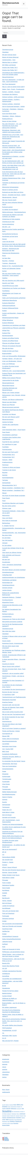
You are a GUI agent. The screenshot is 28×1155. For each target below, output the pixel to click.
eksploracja (5, 1059)
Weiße (7, 1119)
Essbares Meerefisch (8, 303)
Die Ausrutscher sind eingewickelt (12, 923)
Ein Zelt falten (6, 538)
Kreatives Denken (7, 702)
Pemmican (5, 465)
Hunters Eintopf (7, 996)
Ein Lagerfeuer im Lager (9, 444)
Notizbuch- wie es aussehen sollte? (13, 673)
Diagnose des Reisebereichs (10, 253)
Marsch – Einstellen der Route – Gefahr (14, 195)
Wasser (4, 493)
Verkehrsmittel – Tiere (8, 60)
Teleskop (23, 1117)
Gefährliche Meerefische (9, 300)
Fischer (4, 1108)
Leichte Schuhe (6, 590)
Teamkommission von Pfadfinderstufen (14, 697)
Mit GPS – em (6, 227)
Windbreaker (11, 1119)
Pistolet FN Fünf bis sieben (10, 991)
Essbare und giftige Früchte (10, 338)
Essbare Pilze (6, 333)
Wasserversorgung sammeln (10, 407)
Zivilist (9, 1106)
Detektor (12, 1121)
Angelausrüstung (7, 462)
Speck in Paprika (7, 797)
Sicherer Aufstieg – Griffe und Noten (13, 97)
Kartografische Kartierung (10, 234)
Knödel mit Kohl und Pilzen (10, 351)
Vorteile (11, 1123)
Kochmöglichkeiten (7, 477)
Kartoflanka (5, 890)
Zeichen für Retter (7, 422)
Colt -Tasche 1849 (7, 749)
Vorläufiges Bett (7, 575)
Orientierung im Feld (8, 221)
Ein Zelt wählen (6, 545)
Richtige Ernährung (8, 614)
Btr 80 (4, 985)
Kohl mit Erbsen (7, 815)
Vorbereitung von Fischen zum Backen (13, 288)
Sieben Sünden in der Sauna (10, 875)
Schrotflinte (5, 976)
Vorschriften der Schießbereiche (12, 978)
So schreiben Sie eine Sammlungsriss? (13, 689)
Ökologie (18, 1106)
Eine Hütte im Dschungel (9, 520)
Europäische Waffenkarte (9, 754)
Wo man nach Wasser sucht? (10, 417)
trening (4, 1077)
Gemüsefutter (6, 483)
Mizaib (5, 1113)
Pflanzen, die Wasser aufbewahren (12, 399)
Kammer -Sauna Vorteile (9, 872)
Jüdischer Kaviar (7, 941)
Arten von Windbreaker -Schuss (12, 361)
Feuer (4, 500)
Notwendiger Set (7, 582)
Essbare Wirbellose (8, 323)
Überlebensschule (10, 3)
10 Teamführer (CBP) (8, 694)
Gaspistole (4, 1115)
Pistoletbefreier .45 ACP (9, 1030)
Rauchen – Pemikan (8, 261)
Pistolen (8, 1115)
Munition (7, 1104)
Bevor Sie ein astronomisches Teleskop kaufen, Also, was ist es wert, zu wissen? (14, 1021)
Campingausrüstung (8, 585)
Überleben (5, 52)
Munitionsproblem (7, 335)
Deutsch (6, 1139)
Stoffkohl (5, 944)
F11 (21, 1106)
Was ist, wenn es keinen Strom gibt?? (13, 86)
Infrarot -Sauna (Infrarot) (9, 867)
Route (4, 255)
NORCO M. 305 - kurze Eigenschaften (13, 371)
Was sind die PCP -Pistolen (10, 1040)
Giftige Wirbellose (7, 320)
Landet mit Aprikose (8, 906)
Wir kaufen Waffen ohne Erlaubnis (12, 1025)
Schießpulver (6, 973)
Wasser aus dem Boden (9, 402)
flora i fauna (5, 1089)
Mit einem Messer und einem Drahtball (13, 570)
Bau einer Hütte (7, 535)
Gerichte (4, 475)
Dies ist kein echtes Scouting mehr (12, 712)
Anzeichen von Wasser (9, 414)
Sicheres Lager (6, 508)
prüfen (3, 1119)
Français (6, 1140)
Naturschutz (6, 515)
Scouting (6, 1111)
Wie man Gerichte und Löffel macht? (13, 280)
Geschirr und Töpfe (8, 283)
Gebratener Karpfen (8, 885)
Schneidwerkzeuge (8, 572)
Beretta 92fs (6, 963)
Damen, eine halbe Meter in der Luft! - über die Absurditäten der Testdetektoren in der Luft (13, 167)
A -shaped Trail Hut (8, 525)
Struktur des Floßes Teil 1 (9, 70)
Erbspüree (5, 774)
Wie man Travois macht (9, 200)
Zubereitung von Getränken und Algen (13, 325)
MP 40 (4, 852)
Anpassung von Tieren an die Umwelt (13, 619)
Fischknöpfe (5, 781)
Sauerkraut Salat (7, 929)
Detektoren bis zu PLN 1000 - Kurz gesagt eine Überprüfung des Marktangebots (12, 136)
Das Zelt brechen (7, 540)
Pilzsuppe (5, 786)
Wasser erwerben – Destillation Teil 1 (13, 490)
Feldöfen (4, 278)
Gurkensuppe (6, 776)
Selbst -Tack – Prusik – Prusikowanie (13, 89)
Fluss (25, 1115)
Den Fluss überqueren (8, 84)
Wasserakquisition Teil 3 (9, 485)
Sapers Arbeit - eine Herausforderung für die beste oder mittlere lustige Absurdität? (13, 152)
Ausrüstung (5, 1062)
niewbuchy (9, 1113)
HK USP (4, 968)
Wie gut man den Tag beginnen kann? (13, 714)
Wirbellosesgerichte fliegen (10, 317)
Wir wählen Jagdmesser (9, 1007)
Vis (3, 1033)
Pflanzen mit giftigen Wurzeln (11, 343)
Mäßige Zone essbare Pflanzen (11, 378)
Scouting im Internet (8, 664)
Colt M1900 (5, 744)
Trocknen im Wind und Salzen (11, 467)
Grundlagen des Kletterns (10, 94)
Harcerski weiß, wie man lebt (11, 705)
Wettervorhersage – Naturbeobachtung (14, 212)
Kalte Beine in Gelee (8, 812)
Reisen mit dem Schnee (9, 121)
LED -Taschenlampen (16, 1111)
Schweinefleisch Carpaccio (10, 936)
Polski (5, 1137)
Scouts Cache (6, 641)
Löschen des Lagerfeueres (10, 424)
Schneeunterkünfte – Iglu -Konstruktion (14, 532)
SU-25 (4, 1038)
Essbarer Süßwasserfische (10, 308)
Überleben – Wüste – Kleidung (11, 116)
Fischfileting (5, 291)
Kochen (4, 271)
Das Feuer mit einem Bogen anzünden (13, 495)
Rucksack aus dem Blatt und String (12, 192)
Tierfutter (5, 480)
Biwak (14, 1104)
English (6, 1138)
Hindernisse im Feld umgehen (11, 219)
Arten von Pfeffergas (8, 363)
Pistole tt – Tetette (7, 862)
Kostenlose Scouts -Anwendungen (12, 643)
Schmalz (4, 799)
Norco (18, 1113)
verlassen (17, 1115)
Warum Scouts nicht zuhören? (11, 666)
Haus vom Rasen (7, 518)
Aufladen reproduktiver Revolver (12, 971)
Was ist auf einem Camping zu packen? (14, 728)
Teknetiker (18, 1117)
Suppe (4, 771)
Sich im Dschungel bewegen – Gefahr (13, 106)
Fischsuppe (5, 916)
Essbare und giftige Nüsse (10, 340)
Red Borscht (6, 898)
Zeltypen (4, 543)
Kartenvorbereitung (8, 224)
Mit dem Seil (6, 559)
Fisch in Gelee (6, 882)
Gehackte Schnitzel (8, 918)
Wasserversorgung (7, 419)
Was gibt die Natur (7, 348)
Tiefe (22, 1108)
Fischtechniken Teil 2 (8, 454)
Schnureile (5, 567)
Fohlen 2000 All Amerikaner (10, 738)
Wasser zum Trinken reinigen (10, 392)
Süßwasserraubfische (8, 305)
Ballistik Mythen (7, 993)
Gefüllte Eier (6, 931)
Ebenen (4, 239)
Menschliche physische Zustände (12, 621)
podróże (4, 1069)
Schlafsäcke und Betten (9, 580)
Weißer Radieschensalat (9, 792)
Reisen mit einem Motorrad (10, 57)
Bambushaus (6, 523)
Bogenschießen (6, 353)
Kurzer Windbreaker (18, 1119)
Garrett (8, 1108)
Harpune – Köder (7, 459)
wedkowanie (6, 1092)
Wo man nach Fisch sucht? (10, 452)
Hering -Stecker (7, 900)
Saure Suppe (6, 888)
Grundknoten (6, 562)
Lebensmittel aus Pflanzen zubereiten (13, 328)
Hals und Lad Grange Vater (10, 911)
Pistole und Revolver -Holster (11, 731)
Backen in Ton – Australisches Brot (12, 266)
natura (4, 1067)
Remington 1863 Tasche (9, 1035)
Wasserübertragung (8, 385)
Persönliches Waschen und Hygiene (13, 503)
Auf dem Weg (6, 258)
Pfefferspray (14, 1108)
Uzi (3, 854)
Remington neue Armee (9, 746)
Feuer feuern (6, 432)
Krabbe (4, 310)
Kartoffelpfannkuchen (8, 794)
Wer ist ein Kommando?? (9, 849)
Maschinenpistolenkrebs (9, 741)
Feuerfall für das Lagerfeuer (10, 442)
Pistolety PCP (12, 1115)
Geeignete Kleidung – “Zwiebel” (11, 597)
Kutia (3, 946)
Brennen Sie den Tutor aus (10, 692)
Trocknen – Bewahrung (9, 263)
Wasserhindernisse (8, 77)
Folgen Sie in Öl (6, 810)
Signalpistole (6, 988)
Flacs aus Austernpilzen (9, 766)
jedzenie (4, 1064)
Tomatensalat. (6, 789)
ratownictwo (6, 1072)
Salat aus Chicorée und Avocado (12, 926)
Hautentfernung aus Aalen (10, 285)
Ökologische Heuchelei (9, 699)
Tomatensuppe (6, 779)
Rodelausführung (7, 118)
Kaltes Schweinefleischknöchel (11, 939)
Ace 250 (3, 1104)
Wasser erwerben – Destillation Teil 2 (13, 488)
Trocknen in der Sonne (9, 470)
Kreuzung (21, 1115)
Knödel (4, 921)
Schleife (4, 893)
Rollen (4, 427)
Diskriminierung (6, 721)
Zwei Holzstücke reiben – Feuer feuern (13, 429)
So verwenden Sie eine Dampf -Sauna (13, 761)
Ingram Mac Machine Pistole (10, 966)
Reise (8, 1121)
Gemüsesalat (6, 804)
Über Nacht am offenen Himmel (11, 552)
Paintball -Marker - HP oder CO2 (12, 358)
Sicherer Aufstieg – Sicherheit (11, 104)
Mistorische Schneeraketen (10, 187)
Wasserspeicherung (8, 383)
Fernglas (21, 1111)
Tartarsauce (5, 807)
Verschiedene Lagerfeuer (9, 435)
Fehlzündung (13, 1113)
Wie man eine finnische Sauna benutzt (13, 870)
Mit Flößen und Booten (9, 65)
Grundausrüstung (7, 600)
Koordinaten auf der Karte (10, 236)
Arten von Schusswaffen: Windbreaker (13, 356)
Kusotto (4, 802)
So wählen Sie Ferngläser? (10, 209)
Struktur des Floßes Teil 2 (10, 67)
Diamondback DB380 (8, 857)
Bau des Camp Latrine (9, 506)
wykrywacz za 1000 (6, 1123)
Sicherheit (11, 1104)
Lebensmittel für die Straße (10, 380)
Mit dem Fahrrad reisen (9, 54)
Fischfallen (5, 447)
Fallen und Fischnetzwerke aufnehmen (13, 298)
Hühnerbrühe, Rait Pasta (9, 763)
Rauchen (4, 472)
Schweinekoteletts (7, 769)
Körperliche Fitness (8, 602)
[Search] (4, 36)
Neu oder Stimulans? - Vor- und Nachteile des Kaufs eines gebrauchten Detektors (11, 125)
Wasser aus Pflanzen (8, 404)
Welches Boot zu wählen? (10, 62)
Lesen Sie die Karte (8, 241)
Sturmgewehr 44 (7, 733)
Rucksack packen (7, 207)
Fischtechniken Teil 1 (8, 457)
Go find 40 (19, 1108)
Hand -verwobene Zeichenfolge (11, 564)
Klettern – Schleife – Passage (11, 92)
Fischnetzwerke (7, 449)
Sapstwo (4, 1117)
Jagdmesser (22, 1113)
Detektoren (18, 1121)
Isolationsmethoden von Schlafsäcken (13, 577)
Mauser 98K (5, 736)
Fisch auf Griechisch (8, 913)
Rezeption (15, 1123)
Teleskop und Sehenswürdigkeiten (12, 824)
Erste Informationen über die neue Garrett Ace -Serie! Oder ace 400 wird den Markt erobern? (13, 173)
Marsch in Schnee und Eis (10, 189)
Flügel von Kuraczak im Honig (11, 949)
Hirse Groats (6, 784)
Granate (4, 865)
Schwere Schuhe (7, 587)
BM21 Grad (5, 751)
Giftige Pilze (5, 330)
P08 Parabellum (7, 1028)
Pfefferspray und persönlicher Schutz (13, 952)
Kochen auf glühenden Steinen (11, 268)
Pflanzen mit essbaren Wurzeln (11, 346)
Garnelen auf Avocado (9, 817)
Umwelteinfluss (6, 616)
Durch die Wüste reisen (9, 113)
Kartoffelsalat (6, 908)
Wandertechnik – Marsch (9, 197)
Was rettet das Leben (8, 631)
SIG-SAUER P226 (7, 859)
